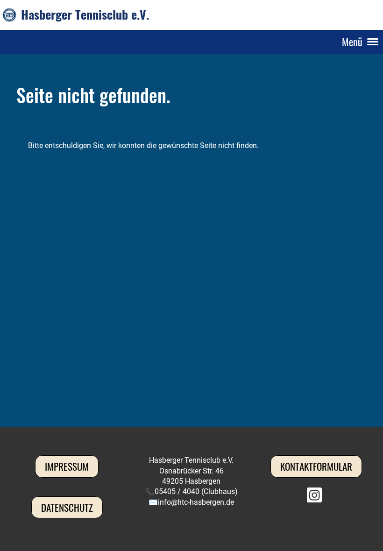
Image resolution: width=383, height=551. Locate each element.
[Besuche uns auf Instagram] (314, 497)
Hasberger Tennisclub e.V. (85, 14)
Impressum (67, 466)
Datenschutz (67, 507)
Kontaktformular (316, 466)
